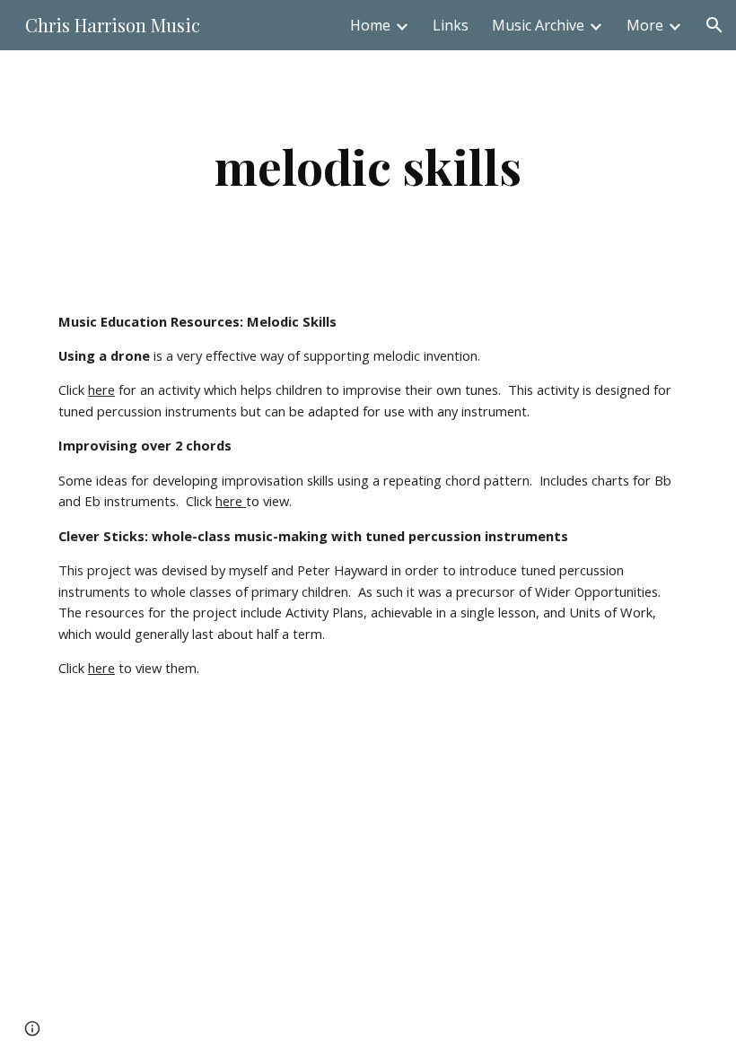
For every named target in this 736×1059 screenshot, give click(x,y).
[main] (368, 166)
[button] (714, 25)
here (101, 389)
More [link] (644, 25)
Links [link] (451, 25)
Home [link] (370, 25)
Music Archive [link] (538, 25)
